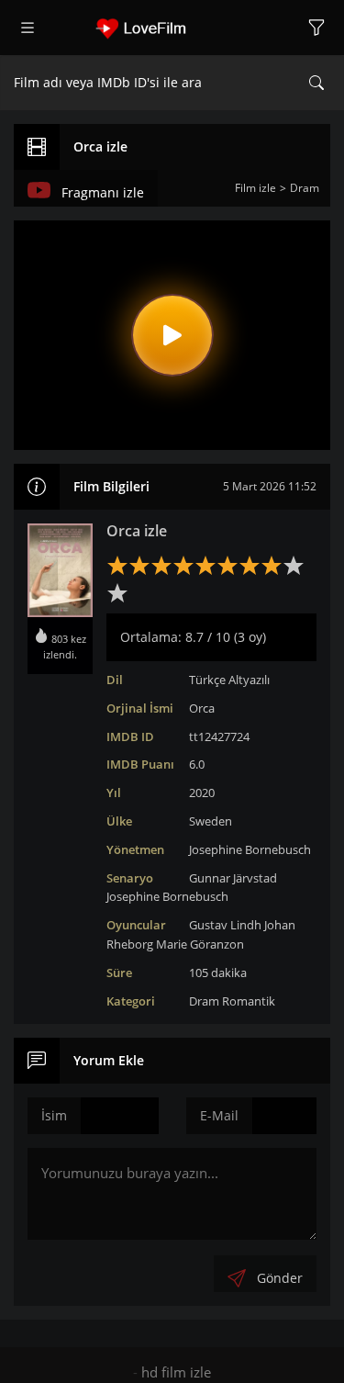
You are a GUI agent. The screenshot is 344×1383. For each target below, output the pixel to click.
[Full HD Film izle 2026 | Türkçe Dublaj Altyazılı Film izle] (172, 27)
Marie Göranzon (200, 944)
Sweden (210, 821)
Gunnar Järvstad (233, 878)
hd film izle (176, 1372)
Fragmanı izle (102, 192)
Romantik (248, 1001)
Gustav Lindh (225, 924)
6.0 (197, 764)
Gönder (280, 1278)
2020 (202, 792)
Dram (204, 1001)
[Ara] (316, 82)
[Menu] (27, 27)
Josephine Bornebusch (250, 849)
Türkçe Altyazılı (229, 679)
